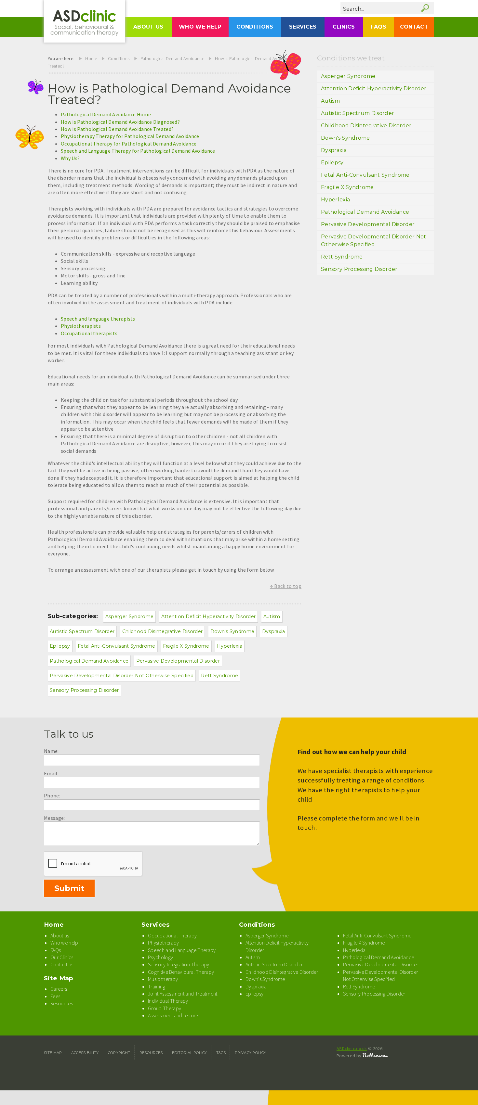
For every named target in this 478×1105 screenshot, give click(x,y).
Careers (58, 988)
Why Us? (70, 158)
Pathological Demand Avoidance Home (106, 114)
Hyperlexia (229, 646)
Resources (61, 1003)
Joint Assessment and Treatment (183, 993)
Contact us (61, 964)
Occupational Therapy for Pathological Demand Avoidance (128, 143)
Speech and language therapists (98, 318)
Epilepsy (60, 646)
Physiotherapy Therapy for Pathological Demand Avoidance (130, 136)
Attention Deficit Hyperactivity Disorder (208, 616)
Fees (55, 996)
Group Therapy (164, 1008)
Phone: (52, 795)
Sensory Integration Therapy (178, 964)
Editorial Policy (189, 1052)
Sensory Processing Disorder (84, 690)
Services (303, 27)
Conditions (254, 27)
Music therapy (163, 979)
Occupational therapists (89, 333)
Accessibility (85, 1052)
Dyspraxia (273, 631)
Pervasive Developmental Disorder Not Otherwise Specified (121, 676)
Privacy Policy (250, 1052)
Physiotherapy (163, 942)
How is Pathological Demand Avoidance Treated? (117, 129)
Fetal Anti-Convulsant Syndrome (116, 646)
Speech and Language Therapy (182, 950)
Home (91, 58)
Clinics (344, 27)
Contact (414, 27)
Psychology (160, 957)
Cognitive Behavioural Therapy (181, 972)
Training (157, 986)
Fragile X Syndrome (186, 646)
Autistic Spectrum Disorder (82, 631)
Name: (51, 751)
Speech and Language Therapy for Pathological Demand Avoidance (138, 150)
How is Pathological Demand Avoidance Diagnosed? (120, 122)
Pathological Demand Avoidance (172, 58)
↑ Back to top (285, 586)
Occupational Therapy (172, 935)
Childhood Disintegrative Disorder (162, 631)
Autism (271, 616)
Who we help (200, 27)
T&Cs (221, 1052)
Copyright (119, 1052)
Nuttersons (375, 1055)
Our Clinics (61, 957)
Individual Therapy (168, 1000)
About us (148, 27)
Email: (51, 773)
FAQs (378, 27)
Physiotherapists (81, 326)
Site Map (58, 978)
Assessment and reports (173, 1015)
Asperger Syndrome (129, 616)
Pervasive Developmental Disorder (178, 661)
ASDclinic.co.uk (352, 1048)
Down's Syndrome (232, 631)
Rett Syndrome (219, 676)
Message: (54, 818)
